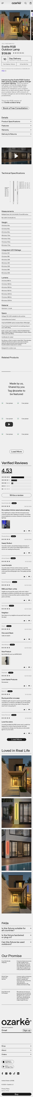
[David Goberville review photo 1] (6, 524)
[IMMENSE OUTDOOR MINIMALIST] (20, 102)
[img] (5, 507)
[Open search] (25, 3)
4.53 (7, 470)
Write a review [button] (16, 495)
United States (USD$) (8, 1080)
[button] (17, 53)
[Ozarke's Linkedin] (18, 1073)
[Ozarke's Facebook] (2, 1073)
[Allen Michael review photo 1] (6, 660)
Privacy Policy (5, 1088)
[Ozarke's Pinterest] (10, 1073)
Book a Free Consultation (15, 108)
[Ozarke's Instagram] (6, 1073)
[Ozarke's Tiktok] (14, 1073)
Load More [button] (16, 739)
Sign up (26, 1030)
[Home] (16, 3)
